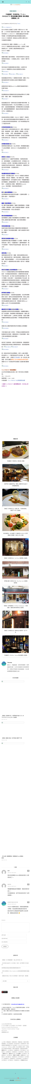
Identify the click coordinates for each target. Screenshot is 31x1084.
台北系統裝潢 (10, 1043)
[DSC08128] (5, 169)
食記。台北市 (13, 11)
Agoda (8, 1027)
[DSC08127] (5, 234)
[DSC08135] (5, 198)
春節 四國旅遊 (15, 1048)
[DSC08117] (5, 266)
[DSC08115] (5, 71)
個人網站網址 (4, 942)
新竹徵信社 (23, 1050)
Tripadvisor (4, 1028)
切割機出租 (23, 1043)
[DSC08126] (5, 249)
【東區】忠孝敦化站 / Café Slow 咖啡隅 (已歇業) (15, 558)
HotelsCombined (11, 1028)
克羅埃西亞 (14, 1042)
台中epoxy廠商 (11, 1047)
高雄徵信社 (14, 1051)
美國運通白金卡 (5, 1032)
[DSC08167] (14, 347)
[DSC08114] (5, 82)
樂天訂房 (9, 1024)
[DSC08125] (5, 152)
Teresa (18, 23)
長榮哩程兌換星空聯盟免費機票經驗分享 (11, 967)
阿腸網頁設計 (18, 1080)
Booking (16, 1027)
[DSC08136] (5, 212)
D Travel (3, 1025)
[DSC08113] (19, 74)
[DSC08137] (5, 288)
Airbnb (12, 1027)
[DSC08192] (5, 53)
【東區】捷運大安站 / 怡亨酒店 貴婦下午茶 (12, 738)
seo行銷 (3, 1042)
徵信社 (5, 1050)
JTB (16, 1025)
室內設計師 (16, 1043)
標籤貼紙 (20, 1042)
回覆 (28, 870)
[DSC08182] (5, 322)
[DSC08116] (5, 113)
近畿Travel (8, 1025)
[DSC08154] (7, 347)
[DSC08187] (5, 338)
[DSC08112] (12, 74)
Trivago (17, 1028)
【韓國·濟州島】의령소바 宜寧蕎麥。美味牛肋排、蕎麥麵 (15, 975)
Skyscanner (4, 1030)
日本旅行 (13, 1025)
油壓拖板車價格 (23, 1048)
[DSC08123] (5, 140)
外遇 (16, 1055)
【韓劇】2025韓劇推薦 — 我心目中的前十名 (12, 960)
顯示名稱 (3, 935)
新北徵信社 (8, 1056)
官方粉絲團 (17, 357)
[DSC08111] (5, 74)
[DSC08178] (5, 90)
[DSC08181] (5, 305)
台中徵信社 (9, 1055)
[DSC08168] (5, 349)
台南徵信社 (8, 1051)
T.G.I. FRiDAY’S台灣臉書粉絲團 (16, 380)
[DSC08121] (5, 222)
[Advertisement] (15, 415)
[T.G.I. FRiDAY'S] (7, 27)
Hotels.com (4, 1027)
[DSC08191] (5, 366)
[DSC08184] (5, 328)
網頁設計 (26, 1060)
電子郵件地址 (4, 938)
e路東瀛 (24, 1025)
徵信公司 (27, 1051)
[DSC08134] (5, 188)
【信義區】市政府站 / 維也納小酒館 (15, 461)
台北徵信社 (10, 1050)
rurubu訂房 (4, 1024)
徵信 (17, 1053)
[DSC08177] (5, 99)
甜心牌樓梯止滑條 (20, 1047)
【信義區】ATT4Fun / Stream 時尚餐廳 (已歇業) (15, 655)
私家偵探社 (21, 1051)
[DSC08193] (5, 63)
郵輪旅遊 (8, 1042)
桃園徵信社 (16, 1050)
